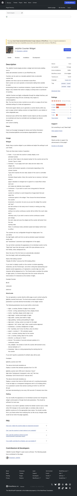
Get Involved (49, 471)
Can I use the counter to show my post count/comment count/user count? (17, 435)
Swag (48, 478)
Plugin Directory (10, 7)
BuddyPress (62, 478)
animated (63, 83)
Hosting (8, 475)
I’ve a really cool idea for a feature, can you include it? (21, 441)
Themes (21, 473)
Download (67, 49)
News (7, 473)
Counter (68, 83)
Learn (34, 471)
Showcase (22, 471)
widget (68, 86)
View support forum (57, 131)
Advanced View (56, 91)
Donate (48, 475)
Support (69, 57)
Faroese (22, 486)
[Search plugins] (21, 12)
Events (47, 473)
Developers (35, 475)
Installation (26, 57)
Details (9, 57)
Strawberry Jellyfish (22, 51)
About (7, 471)
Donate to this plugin (57, 146)
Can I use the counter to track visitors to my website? (21, 430)
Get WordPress (70, 2)
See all (69, 118)
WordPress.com (63, 471)
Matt (61, 473)
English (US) (68, 80)
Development (36, 57)
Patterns (21, 478)
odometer (64, 86)
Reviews (17, 57)
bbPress (62, 475)
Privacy (8, 478)
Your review (55, 118)
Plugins (21, 475)
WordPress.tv (37, 478)
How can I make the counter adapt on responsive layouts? (22, 425)
